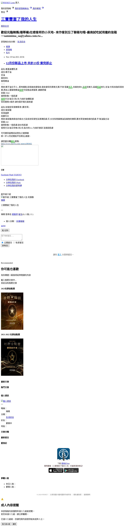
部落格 (9, 50)
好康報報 (20, 221)
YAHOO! (18, 175)
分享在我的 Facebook (15, 180)
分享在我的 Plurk (13, 183)
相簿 (8, 47)
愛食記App (65, 463)
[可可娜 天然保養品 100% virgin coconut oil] (19, 165)
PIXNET (45, 495)
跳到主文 (5, 26)
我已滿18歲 (6, 524)
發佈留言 (5, 246)
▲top (3, 226)
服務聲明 (87, 495)
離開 (14, 524)
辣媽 (3, 200)
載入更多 (5, 230)
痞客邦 (15, 214)
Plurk (11, 175)
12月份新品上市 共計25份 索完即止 (29, 63)
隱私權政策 (77, 495)
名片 (8, 53)
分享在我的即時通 (14, 186)
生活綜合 (21, 42)
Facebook (5, 175)
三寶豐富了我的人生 (19, 19)
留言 (20, 214)
